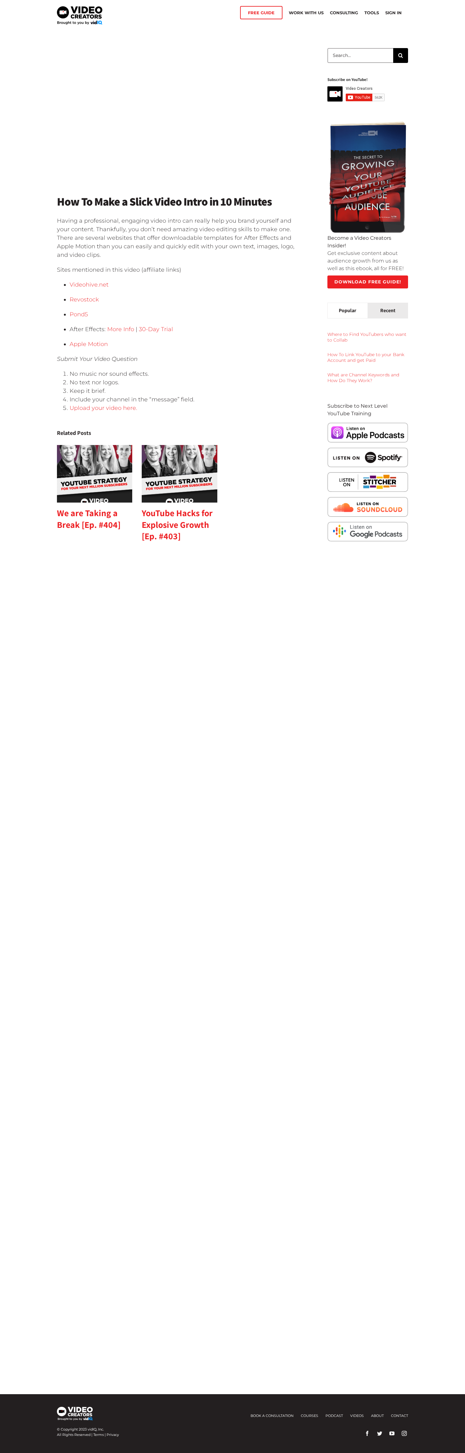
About (377, 1415)
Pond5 (79, 314)
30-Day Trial (156, 329)
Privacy (113, 1434)
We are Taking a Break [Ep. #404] (89, 518)
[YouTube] (391, 1433)
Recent (387, 310)
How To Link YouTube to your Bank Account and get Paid (365, 357)
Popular (347, 310)
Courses (309, 1415)
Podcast (334, 1415)
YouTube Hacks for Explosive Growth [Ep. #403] (177, 524)
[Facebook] (367, 1433)
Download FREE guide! (367, 282)
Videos (357, 1415)
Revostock (84, 299)
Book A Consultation (272, 1415)
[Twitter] (379, 1433)
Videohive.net (89, 284)
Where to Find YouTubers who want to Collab (366, 337)
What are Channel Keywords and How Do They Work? (363, 377)
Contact (399, 1415)
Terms (98, 1434)
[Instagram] (404, 1433)
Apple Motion (89, 344)
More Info (120, 329)
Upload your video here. (103, 408)
